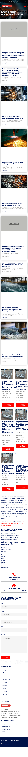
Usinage (5, 682)
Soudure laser (6, 679)
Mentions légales (6, 726)
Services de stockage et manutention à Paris (9, 385)
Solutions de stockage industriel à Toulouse (22, 385)
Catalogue (4, 685)
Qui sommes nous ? (7, 698)
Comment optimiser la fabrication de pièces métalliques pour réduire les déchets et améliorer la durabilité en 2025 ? (12, 72)
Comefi (17, 1)
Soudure (5, 676)
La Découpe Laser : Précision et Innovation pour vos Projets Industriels (13, 264)
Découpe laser (6, 672)
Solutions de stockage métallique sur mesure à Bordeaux (8, 427)
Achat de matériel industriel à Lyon (10, 537)
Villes (3, 731)
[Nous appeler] (14, 574)
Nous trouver (14, 589)
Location (5, 691)
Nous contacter (6, 729)
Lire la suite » (4, 63)
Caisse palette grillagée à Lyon (9, 539)
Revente (5, 694)
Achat (4, 688)
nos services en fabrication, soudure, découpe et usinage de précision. (13, 523)
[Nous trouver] (14, 585)
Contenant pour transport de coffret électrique (8, 469)
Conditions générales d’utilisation (10, 724)
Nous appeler (14, 578)
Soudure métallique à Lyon (8, 533)
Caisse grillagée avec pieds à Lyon (10, 535)
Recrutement (5, 701)
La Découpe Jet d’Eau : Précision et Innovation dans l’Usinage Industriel (12, 309)
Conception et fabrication (8, 670)
